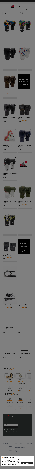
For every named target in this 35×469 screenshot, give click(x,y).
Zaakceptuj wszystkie (27, 463)
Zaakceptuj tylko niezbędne (27, 458)
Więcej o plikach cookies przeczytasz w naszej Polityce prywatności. (9, 464)
